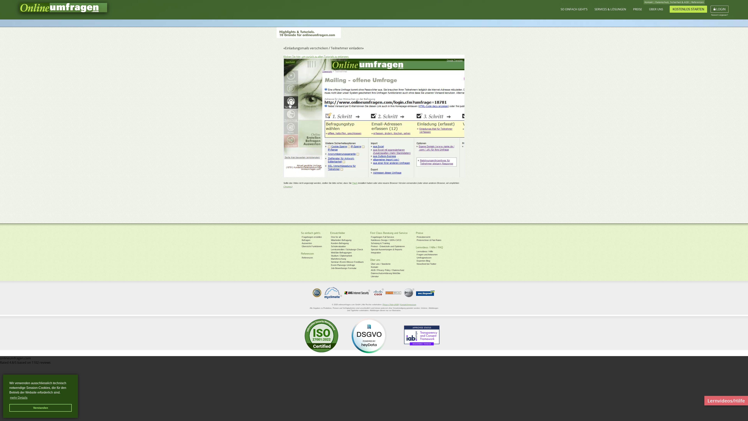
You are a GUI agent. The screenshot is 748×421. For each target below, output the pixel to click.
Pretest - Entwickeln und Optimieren (388, 246)
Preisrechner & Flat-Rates (429, 240)
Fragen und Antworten (427, 254)
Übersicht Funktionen (312, 246)
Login (720, 9)
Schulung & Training (380, 243)
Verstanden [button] (40, 407)
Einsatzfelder (337, 233)
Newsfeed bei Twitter (426, 264)
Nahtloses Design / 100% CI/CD (386, 240)
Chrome (287, 187)
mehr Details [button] (18, 397)
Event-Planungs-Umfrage (343, 265)
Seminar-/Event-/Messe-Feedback (347, 262)
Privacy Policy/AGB (391, 305)
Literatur (375, 276)
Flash (354, 183)
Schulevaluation (338, 246)
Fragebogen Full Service (382, 237)
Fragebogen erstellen (312, 237)
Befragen (306, 240)
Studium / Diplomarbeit (341, 256)
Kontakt (649, 2)
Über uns (656, 9)
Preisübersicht (423, 237)
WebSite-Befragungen (341, 252)
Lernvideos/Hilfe (726, 400)
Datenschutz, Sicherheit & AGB (672, 2)
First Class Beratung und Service (389, 233)
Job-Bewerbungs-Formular (343, 268)
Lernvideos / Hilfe (425, 251)
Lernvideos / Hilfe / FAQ (429, 247)
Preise (637, 9)
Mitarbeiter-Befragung (341, 240)
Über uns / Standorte (381, 264)
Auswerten (307, 243)
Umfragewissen (424, 257)
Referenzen (697, 2)
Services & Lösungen (610, 9)
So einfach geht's (574, 9)
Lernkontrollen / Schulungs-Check (347, 249)
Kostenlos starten (688, 9)
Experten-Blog (423, 261)
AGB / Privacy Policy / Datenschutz (387, 270)
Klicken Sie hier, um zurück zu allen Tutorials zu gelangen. (316, 56)
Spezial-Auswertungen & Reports (386, 249)
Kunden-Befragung (340, 243)
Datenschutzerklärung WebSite (385, 273)
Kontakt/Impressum (408, 305)
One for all (336, 237)
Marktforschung (338, 259)
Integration (376, 252)
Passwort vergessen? (719, 15)
